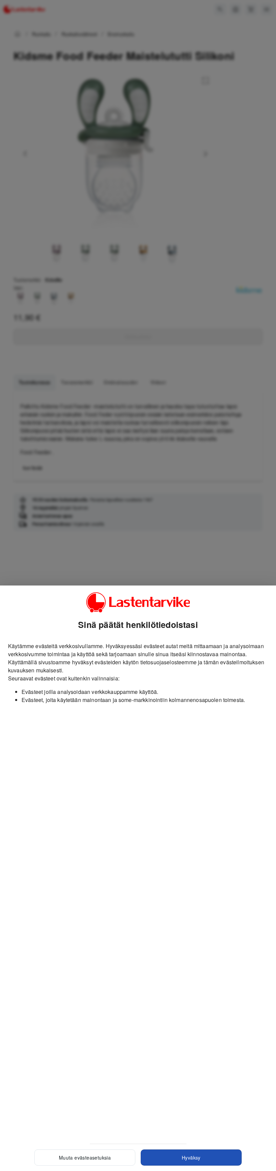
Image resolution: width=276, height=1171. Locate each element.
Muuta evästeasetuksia (85, 1157)
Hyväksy (191, 1157)
